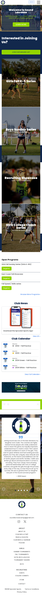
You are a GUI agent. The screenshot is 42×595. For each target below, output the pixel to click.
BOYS (22, 564)
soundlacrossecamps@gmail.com (22, 518)
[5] (27, 490)
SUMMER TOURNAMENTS (22, 552)
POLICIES (22, 543)
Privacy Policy (22, 592)
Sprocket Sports (15, 589)
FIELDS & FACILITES (22, 537)
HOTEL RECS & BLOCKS (22, 557)
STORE (22, 580)
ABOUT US (21, 531)
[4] (24, 490)
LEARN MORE (21, 24)
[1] (15, 490)
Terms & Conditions (32, 589)
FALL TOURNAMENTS (22, 554)
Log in (31, 2)
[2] (18, 490)
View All (36, 336)
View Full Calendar (32, 374)
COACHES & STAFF (21, 534)
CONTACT (21, 584)
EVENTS (21, 573)
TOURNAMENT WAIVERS (22, 560)
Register (6, 268)
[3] (21, 490)
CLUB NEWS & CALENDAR (21, 540)
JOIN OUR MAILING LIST (21, 52)
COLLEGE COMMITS (22, 576)
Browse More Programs (29, 294)
